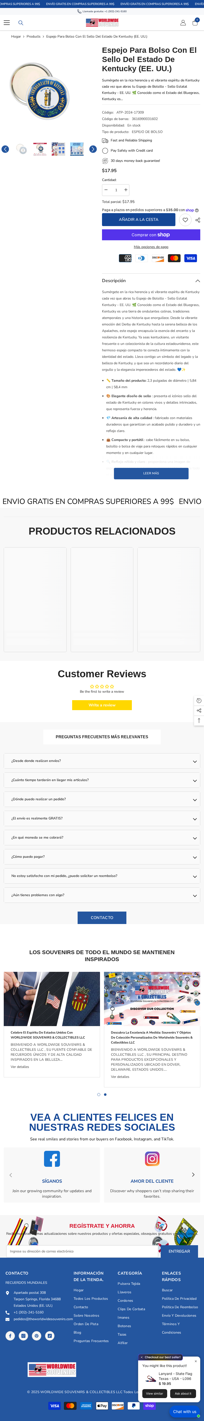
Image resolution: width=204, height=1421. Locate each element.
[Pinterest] (36, 1336)
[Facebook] (10, 1336)
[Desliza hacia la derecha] (193, 1175)
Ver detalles (20, 1066)
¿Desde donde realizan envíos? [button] (36, 760)
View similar (154, 1393)
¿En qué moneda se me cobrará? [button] (37, 837)
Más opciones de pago (151, 247)
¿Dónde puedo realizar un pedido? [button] (38, 799)
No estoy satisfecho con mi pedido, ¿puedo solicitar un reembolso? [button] (64, 875)
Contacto (102, 918)
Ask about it (183, 1393)
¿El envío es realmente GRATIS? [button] (36, 818)
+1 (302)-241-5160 (115, 11)
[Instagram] (23, 1336)
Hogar (16, 36)
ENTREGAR (179, 1251)
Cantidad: (109, 180)
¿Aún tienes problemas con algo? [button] (37, 895)
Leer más (151, 473)
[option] (49, 91)
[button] (5, 149)
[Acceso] (183, 22)
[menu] (7, 23)
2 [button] (105, 1094)
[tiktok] (49, 1336)
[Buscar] (21, 23)
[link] (185, 220)
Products (34, 36)
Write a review (102, 705)
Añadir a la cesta (138, 219)
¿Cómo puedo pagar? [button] (28, 856)
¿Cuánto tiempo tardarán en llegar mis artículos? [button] (50, 780)
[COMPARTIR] (196, 220)
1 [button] (98, 1094)
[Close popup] (196, 1361)
